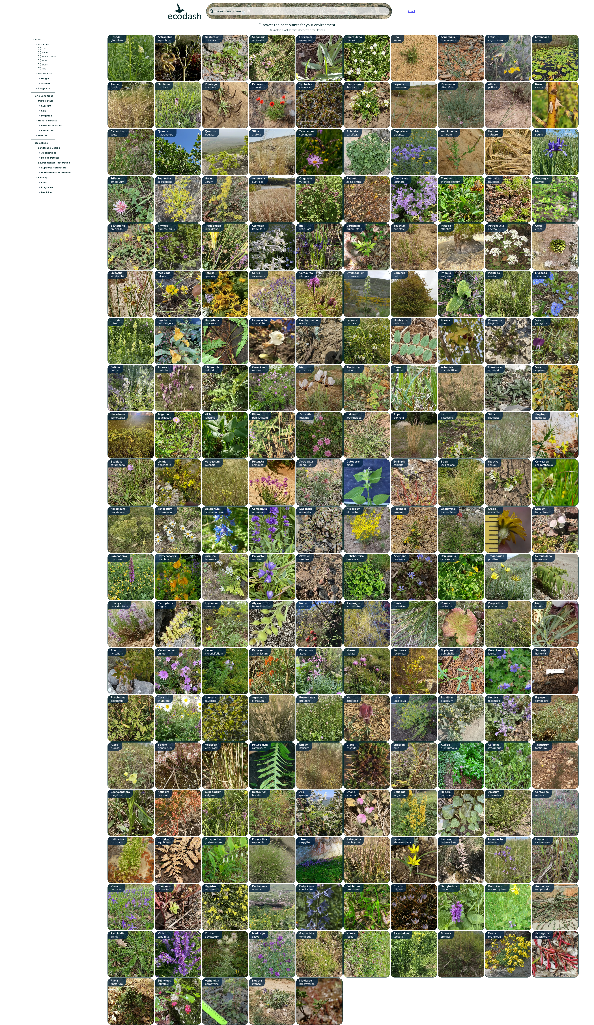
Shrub (44, 52)
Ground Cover (48, 56)
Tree (43, 48)
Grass (44, 64)
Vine (43, 68)
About (411, 11)
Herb (44, 60)
